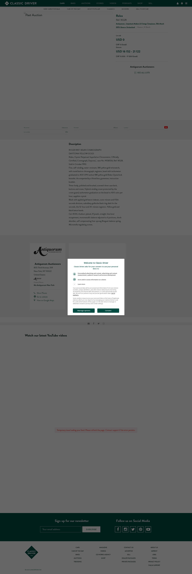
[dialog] (96, 287)
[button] (96, 284)
